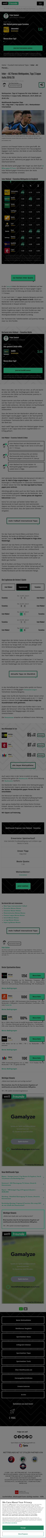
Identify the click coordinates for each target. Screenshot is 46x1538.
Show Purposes (23, 1534)
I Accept (23, 1528)
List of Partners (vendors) (9, 1522)
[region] (23, 1518)
